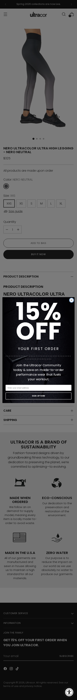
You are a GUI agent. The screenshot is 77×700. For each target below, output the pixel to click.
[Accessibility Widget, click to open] (69, 692)
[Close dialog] (71, 300)
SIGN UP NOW (38, 396)
